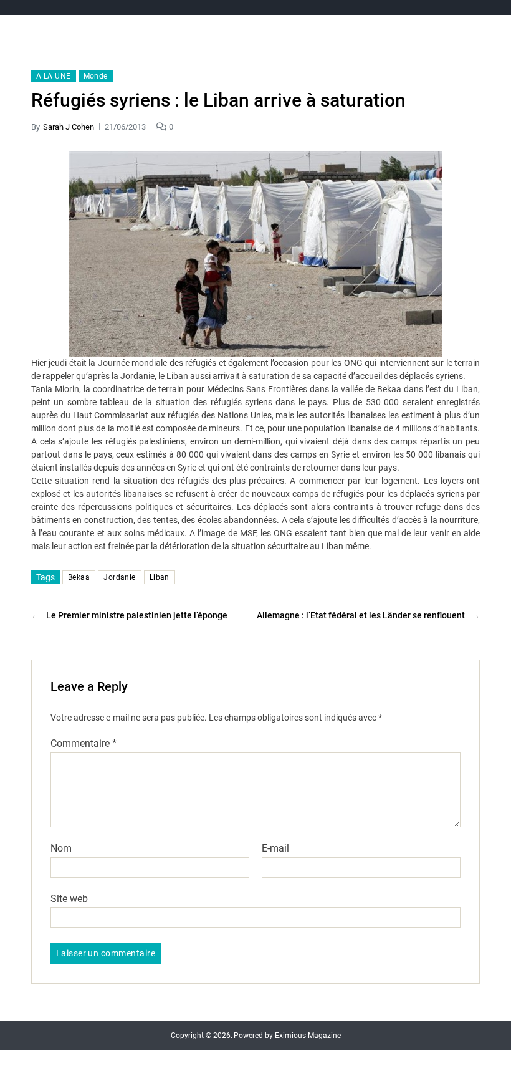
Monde (96, 76)
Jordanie (119, 577)
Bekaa (79, 577)
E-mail (275, 848)
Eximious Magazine (308, 1035)
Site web (69, 898)
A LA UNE (53, 76)
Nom (61, 848)
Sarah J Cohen (68, 127)
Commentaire (83, 743)
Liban (160, 577)
